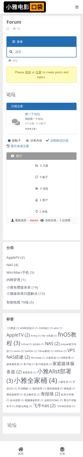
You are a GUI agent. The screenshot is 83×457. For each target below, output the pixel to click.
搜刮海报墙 (55, 388)
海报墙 (50, 394)
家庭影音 (29, 372)
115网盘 (12, 328)
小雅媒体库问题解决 (22, 293)
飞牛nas (44, 406)
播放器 (69, 388)
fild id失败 (49, 335)
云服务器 (52, 357)
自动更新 (17, 400)
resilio (18, 351)
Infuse (26, 344)
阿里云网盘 (24, 406)
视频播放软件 (34, 400)
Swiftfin (31, 351)
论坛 (12, 425)
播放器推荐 (14, 394)
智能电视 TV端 (17, 302)
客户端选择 (44, 364)
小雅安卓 (65, 381)
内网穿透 (13, 279)
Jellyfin (38, 344)
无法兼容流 (32, 394)
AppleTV (13, 257)
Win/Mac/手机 (17, 272)
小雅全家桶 (35, 380)
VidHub (60, 351)
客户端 (29, 364)
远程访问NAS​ (53, 400)
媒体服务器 (14, 364)
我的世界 (39, 388)
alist (58, 328)
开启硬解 (24, 388)
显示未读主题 (20, 146)
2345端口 (46, 328)
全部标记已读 (59, 140)
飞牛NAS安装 (65, 406)
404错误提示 (29, 328)
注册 (39, 72)
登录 (28, 72)
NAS (9, 264)
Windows (38, 357)
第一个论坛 (32, 114)
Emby (36, 335)
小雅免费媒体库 (18, 287)
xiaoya (34, 220)
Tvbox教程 (45, 351)
